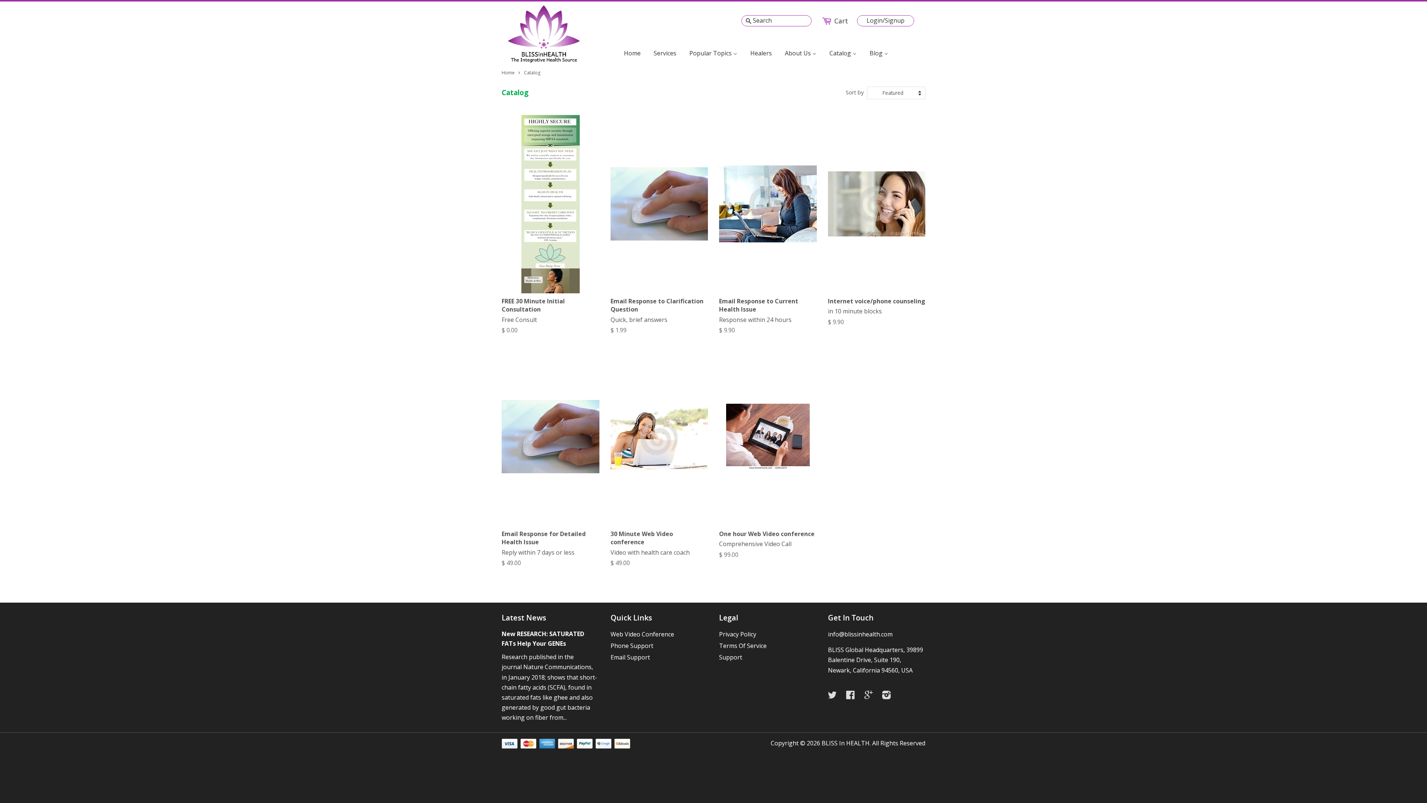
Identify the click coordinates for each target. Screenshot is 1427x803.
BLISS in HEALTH (846, 743)
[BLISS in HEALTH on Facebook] (852, 696)
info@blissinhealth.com (860, 634)
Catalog (840, 53)
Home (632, 53)
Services (665, 53)
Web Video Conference (642, 634)
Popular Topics (711, 53)
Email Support (630, 657)
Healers (761, 53)
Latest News (524, 618)
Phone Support (632, 646)
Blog (877, 53)
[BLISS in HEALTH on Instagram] (888, 696)
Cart (841, 20)
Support (730, 657)
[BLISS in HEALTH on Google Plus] (870, 696)
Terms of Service (743, 646)
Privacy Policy (737, 634)
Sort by (855, 92)
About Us (798, 53)
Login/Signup (886, 20)
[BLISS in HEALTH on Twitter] (834, 696)
